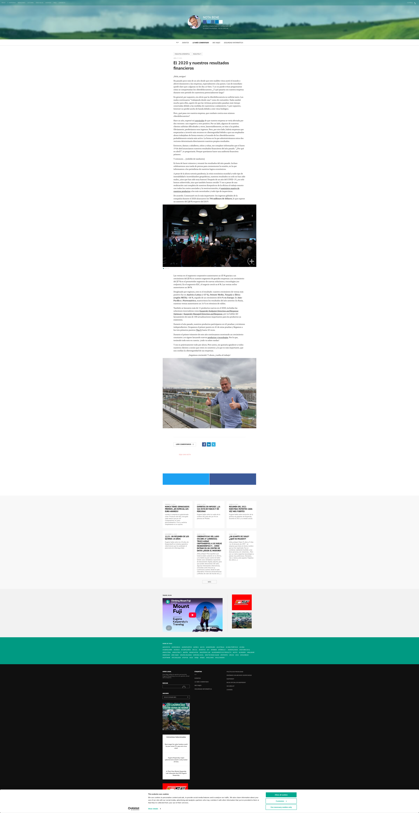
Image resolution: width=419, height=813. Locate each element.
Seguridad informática (233, 43)
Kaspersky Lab (205, 652)
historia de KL (245, 650)
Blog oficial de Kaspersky (236, 682)
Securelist (230, 686)
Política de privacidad (235, 672)
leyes (235, 652)
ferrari (214, 650)
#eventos (166, 647)
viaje (196, 658)
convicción (199, 120)
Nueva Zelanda (186, 655)
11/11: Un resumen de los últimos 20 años (177, 537)
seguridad (245, 655)
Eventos (48, 3)
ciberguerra (167, 650)
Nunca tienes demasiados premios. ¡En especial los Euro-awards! (177, 509)
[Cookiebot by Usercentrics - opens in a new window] (133, 808)
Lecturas (30, 3)
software (166, 658)
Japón (186, 652)
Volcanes (210, 658)
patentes (224, 655)
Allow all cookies (281, 795)
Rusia (232, 655)
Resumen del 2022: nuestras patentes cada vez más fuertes (240, 509)
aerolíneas (176, 647)
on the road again (212, 655)
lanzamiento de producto (222, 652)
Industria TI (177, 652)
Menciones (21, 3)
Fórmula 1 (222, 650)
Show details (153, 809)
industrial (167, 652)
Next (251, 261)
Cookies (230, 690)
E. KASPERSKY (12, 3)
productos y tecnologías (218, 337)
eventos (203, 650)
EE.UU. (195, 650)
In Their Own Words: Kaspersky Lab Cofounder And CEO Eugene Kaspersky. (176, 773)
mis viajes (175, 655)
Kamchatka (194, 652)
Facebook (204, 22)
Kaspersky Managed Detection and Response (203, 314)
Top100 (185, 658)
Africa (196, 647)
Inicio (3, 3)
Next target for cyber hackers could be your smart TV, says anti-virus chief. (176, 746)
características (232, 647)
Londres (243, 652)
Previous (168, 261)
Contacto (62, 3)
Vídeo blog (39, 3)
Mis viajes (216, 43)
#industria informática (182, 54)
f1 (208, 650)
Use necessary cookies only (281, 807)
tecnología (177, 658)
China (242, 647)
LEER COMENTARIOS (185, 444)
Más (209, 582)
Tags (55, 3)
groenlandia (233, 650)
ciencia (177, 650)
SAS (237, 655)
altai (202, 647)
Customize (280, 801)
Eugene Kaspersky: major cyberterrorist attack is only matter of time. (176, 760)
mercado (166, 655)
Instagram (213, 22)
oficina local (198, 655)
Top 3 (198, 330)
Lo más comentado (200, 43)
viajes (203, 658)
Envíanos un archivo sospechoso (239, 675)
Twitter (208, 22)
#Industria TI (197, 54)
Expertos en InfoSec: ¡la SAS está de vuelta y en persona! (208, 509)
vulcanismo (220, 658)
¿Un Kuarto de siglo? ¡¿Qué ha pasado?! (239, 537)
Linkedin (217, 22)
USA (191, 658)
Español (410, 3)
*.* (177, 43)
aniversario (211, 647)
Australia (220, 647)
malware (251, 652)
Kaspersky (230, 679)
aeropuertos (187, 647)
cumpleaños (186, 650)
